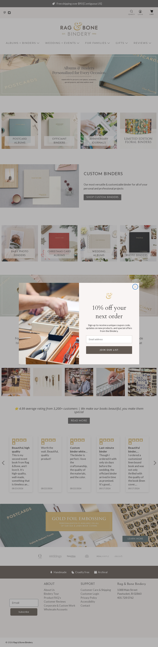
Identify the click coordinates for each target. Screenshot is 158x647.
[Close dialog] (135, 286)
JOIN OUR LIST (109, 350)
